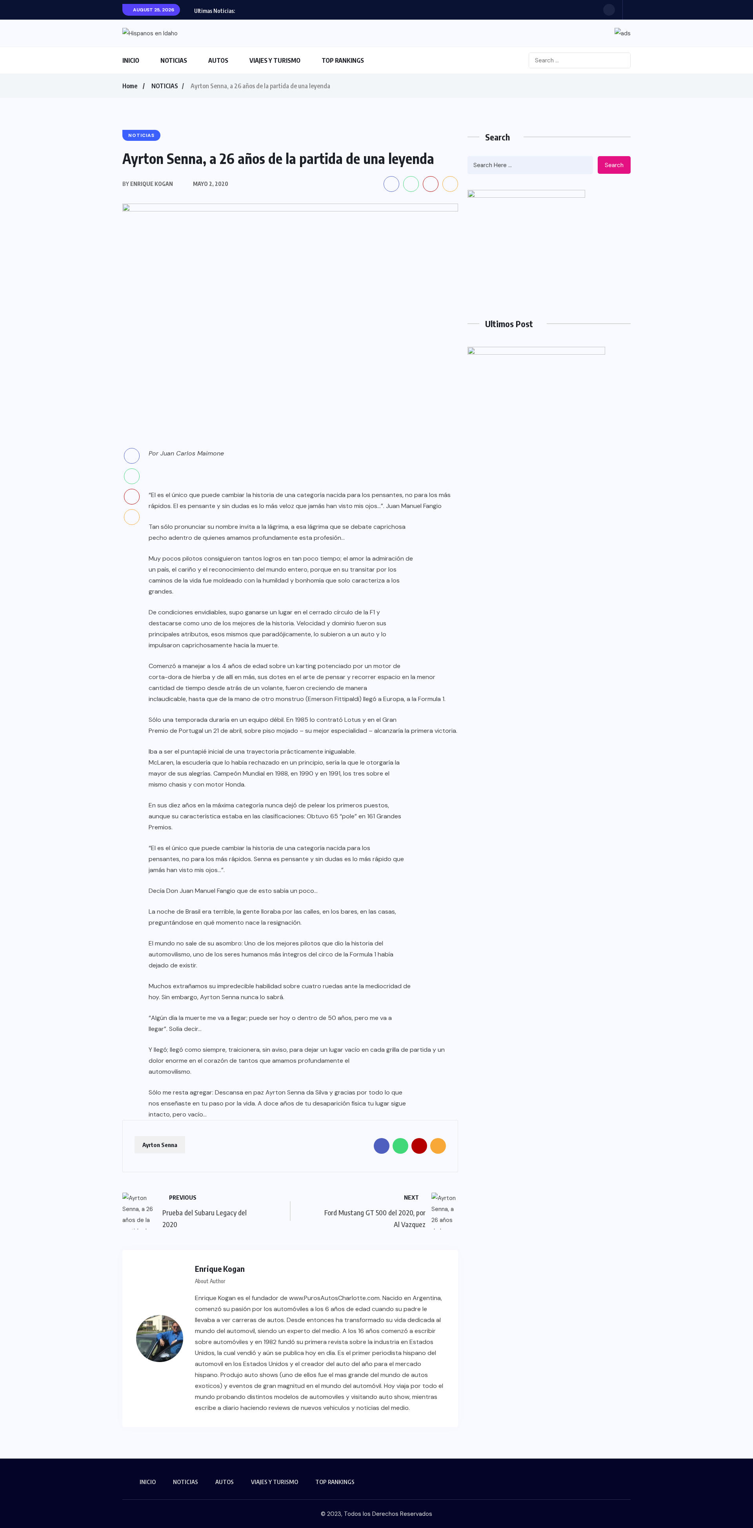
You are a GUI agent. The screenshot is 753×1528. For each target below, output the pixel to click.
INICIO (130, 60)
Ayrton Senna (159, 1144)
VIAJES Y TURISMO (274, 60)
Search (614, 165)
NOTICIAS (173, 60)
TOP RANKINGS (343, 60)
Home (129, 86)
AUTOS (218, 60)
